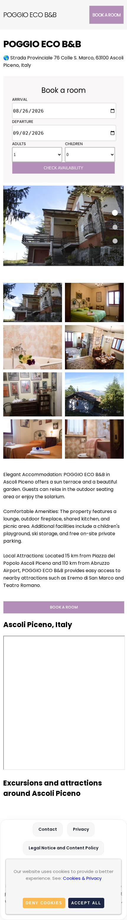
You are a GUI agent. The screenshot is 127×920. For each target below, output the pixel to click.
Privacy (81, 829)
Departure (22, 121)
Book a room (106, 15)
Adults (19, 144)
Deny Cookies (44, 903)
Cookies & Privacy (82, 878)
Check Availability (63, 168)
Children (74, 144)
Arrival (19, 99)
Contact (47, 829)
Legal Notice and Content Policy (63, 848)
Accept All (86, 903)
